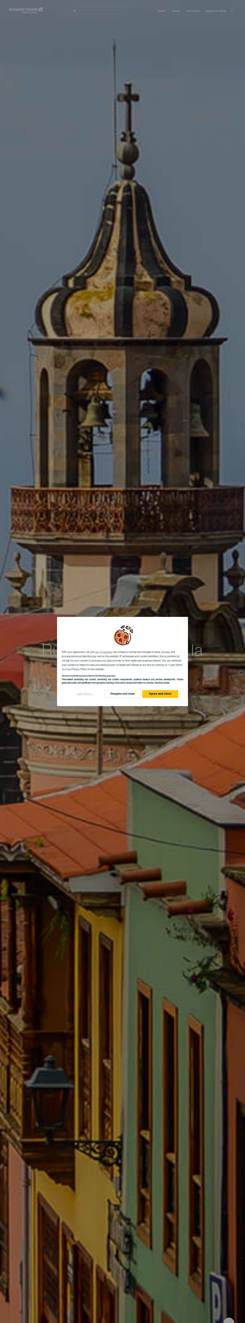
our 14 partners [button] (103, 652)
